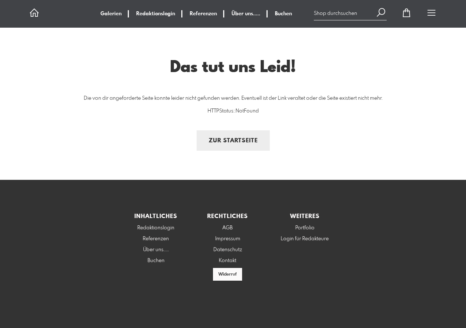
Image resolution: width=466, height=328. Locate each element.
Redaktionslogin (155, 13)
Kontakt (227, 260)
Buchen (283, 13)
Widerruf (227, 274)
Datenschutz (227, 249)
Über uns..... (246, 13)
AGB (227, 227)
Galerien (111, 13)
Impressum (227, 238)
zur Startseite (233, 141)
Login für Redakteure (305, 238)
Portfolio (305, 227)
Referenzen (203, 13)
